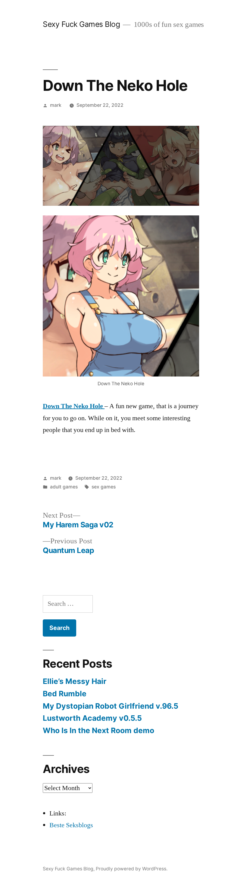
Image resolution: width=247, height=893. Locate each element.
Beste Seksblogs (71, 825)
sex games (104, 487)
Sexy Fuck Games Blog (81, 24)
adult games (64, 487)
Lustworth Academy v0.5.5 (92, 718)
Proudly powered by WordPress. (131, 869)
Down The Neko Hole (74, 406)
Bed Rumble (64, 693)
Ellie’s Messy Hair (74, 681)
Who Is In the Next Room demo (98, 730)
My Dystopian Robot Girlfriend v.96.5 (110, 705)
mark (55, 105)
